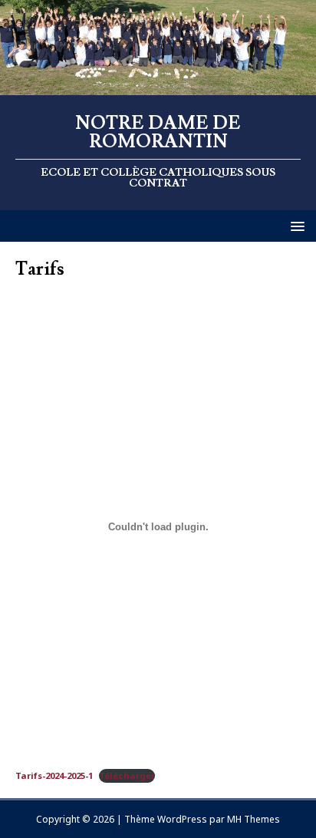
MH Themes (253, 819)
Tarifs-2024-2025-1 (54, 775)
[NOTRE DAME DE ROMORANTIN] (158, 85)
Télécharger (127, 775)
